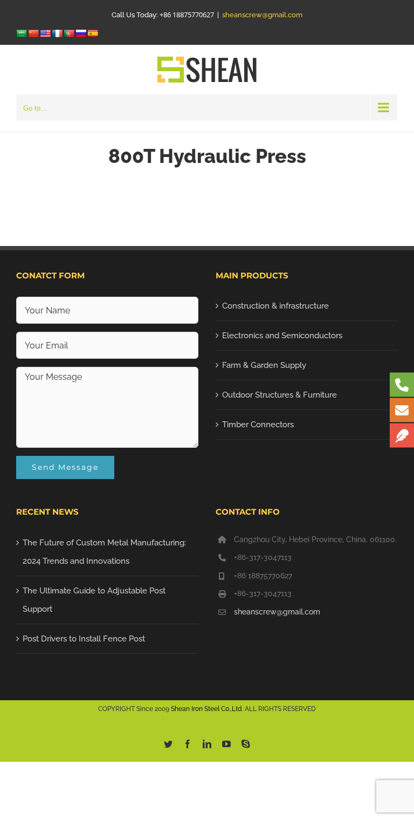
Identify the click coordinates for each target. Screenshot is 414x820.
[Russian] (80, 33)
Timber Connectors (258, 424)
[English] (45, 33)
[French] (57, 33)
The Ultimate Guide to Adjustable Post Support (94, 600)
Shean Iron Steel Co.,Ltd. (207, 709)
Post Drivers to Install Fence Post (84, 639)
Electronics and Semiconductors (282, 335)
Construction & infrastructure (275, 306)
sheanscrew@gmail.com (262, 15)
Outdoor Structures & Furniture (279, 395)
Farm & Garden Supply (264, 365)
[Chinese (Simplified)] (33, 33)
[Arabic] (21, 33)
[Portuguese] (69, 33)
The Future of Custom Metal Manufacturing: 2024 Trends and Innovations (104, 552)
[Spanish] (92, 33)
